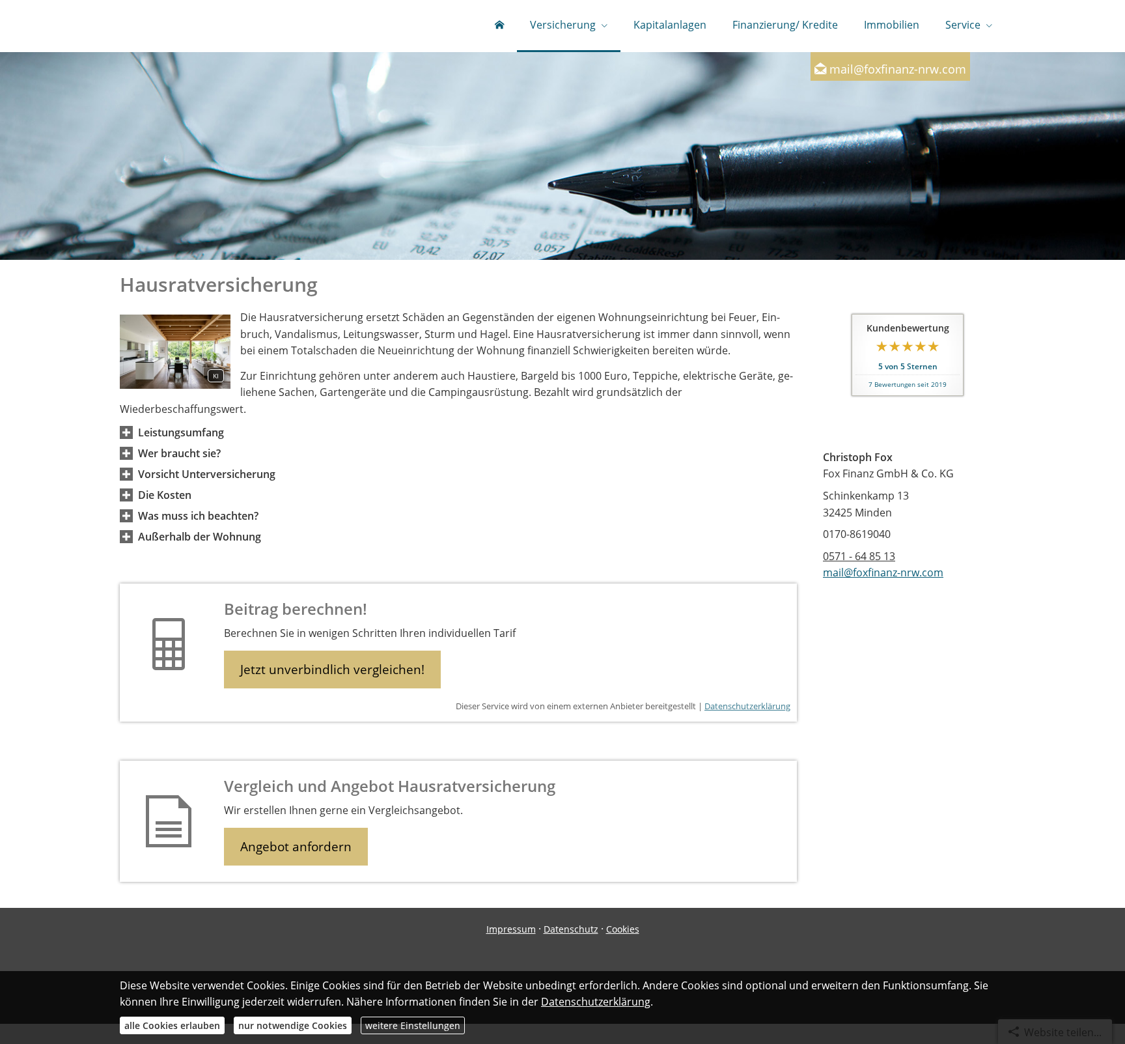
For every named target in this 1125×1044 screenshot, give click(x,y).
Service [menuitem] (962, 25)
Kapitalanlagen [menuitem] (669, 25)
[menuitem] (499, 26)
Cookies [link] (622, 929)
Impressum (511, 929)
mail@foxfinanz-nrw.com (897, 69)
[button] (181, 432)
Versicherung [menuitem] (563, 25)
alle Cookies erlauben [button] (172, 1025)
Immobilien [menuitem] (891, 25)
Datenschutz (571, 929)
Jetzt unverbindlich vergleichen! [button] (332, 669)
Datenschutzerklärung (747, 706)
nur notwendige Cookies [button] (292, 1025)
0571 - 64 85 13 (859, 556)
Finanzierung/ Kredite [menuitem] (785, 25)
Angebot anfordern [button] (296, 846)
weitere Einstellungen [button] (412, 1025)
